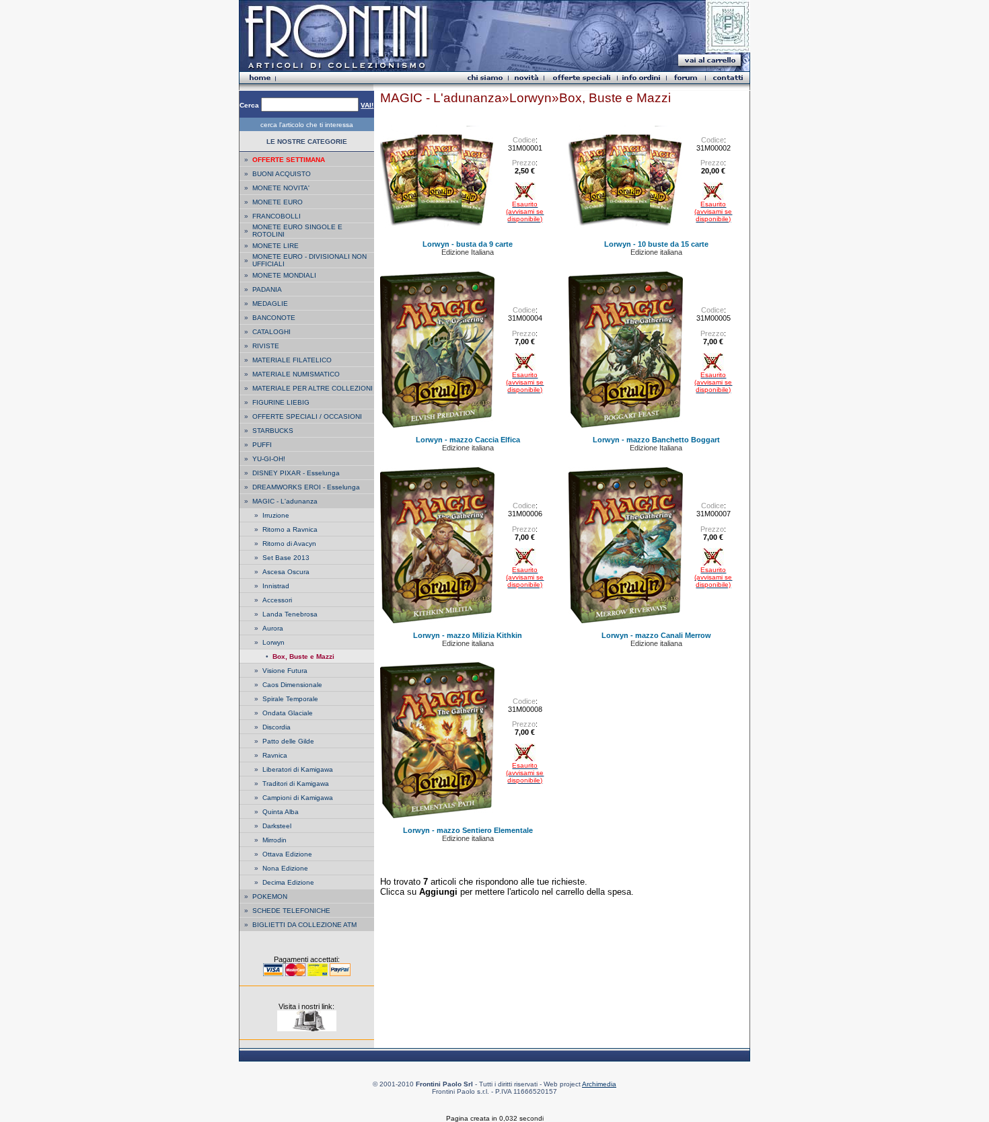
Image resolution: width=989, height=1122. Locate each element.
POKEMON (269, 896)
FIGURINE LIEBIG (280, 402)
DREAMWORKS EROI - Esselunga (306, 487)
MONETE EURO (277, 202)
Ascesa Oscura (285, 571)
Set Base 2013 (285, 557)
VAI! (367, 105)
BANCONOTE (273, 317)
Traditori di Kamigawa (295, 783)
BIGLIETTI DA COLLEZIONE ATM (304, 924)
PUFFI (262, 444)
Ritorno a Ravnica (290, 529)
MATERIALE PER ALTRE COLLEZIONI (312, 388)
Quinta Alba (280, 811)
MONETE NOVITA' (280, 188)
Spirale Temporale (290, 699)
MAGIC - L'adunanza (285, 501)
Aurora (272, 628)
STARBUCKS (272, 430)
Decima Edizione (288, 882)
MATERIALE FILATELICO (292, 360)
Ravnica (274, 755)
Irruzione (275, 515)
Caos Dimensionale (292, 684)
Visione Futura (284, 670)
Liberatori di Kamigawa (297, 769)
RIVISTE (265, 346)
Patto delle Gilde (288, 741)
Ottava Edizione (287, 854)
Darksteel (276, 826)
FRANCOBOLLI (276, 216)
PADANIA (267, 289)
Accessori (277, 600)
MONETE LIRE (275, 245)
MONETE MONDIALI (284, 275)
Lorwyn (273, 642)
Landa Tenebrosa (290, 614)
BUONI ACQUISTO (281, 173)
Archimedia (599, 1084)
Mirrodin (274, 840)
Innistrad (275, 586)
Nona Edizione (285, 868)
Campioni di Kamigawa (297, 797)
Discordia (276, 727)
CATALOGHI (271, 331)
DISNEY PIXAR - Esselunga (296, 473)
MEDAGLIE (270, 303)
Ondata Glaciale (287, 713)
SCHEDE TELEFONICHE (291, 910)
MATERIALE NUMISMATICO (296, 374)
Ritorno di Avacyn (289, 543)
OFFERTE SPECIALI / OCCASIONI (307, 416)
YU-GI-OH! (268, 459)
